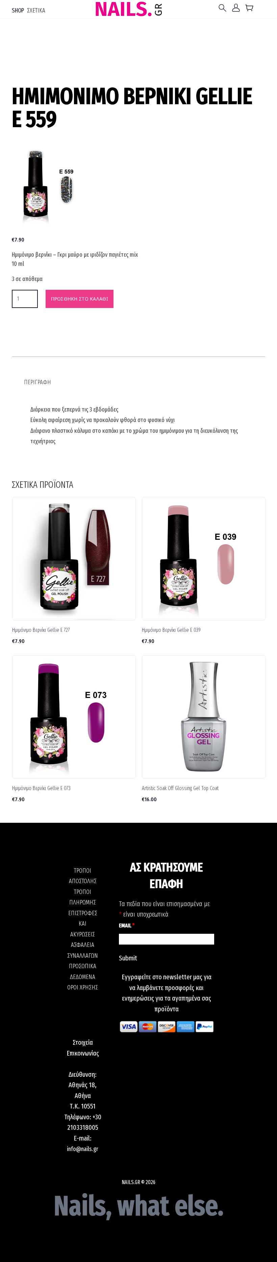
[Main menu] (224, 8)
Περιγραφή (37, 382)
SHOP (18, 10)
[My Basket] (249, 9)
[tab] (37, 382)
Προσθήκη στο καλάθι (79, 299)
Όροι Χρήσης (82, 987)
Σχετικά (36, 10)
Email (126, 925)
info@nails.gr (82, 1149)
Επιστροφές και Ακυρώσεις (82, 923)
